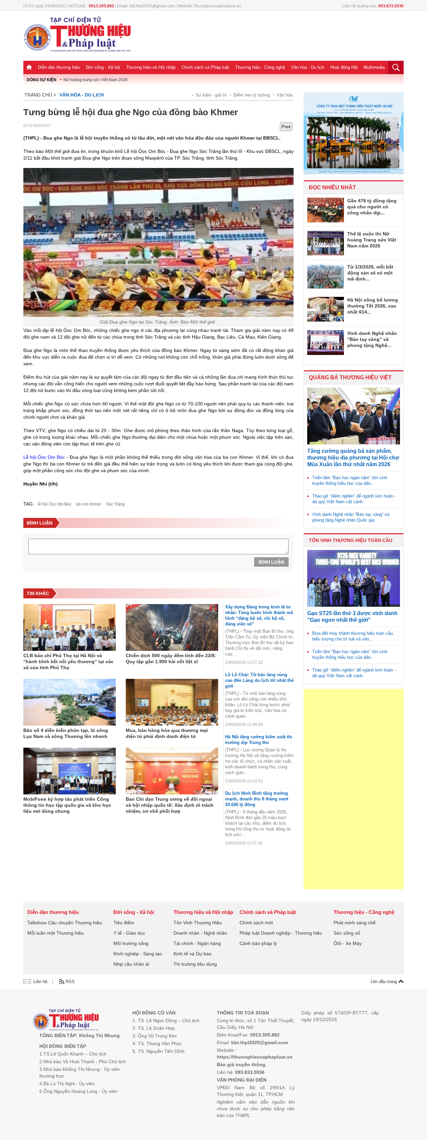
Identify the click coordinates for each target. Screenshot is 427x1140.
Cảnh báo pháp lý (258, 943)
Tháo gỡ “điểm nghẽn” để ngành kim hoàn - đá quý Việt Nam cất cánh (354, 499)
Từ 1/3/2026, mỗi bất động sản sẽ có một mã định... (370, 272)
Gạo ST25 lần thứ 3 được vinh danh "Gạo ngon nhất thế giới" (352, 616)
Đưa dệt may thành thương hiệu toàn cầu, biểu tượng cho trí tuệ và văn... (353, 636)
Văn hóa (285, 95)
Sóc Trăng (115, 504)
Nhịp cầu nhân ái (131, 964)
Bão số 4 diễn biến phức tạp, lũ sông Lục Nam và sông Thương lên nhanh (65, 733)
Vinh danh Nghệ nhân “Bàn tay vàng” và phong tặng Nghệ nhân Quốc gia (350, 517)
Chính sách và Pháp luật (205, 67)
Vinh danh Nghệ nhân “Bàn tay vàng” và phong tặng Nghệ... (372, 339)
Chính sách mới (256, 922)
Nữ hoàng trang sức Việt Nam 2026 (95, 79)
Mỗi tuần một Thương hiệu (55, 933)
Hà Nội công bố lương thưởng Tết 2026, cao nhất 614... (372, 306)
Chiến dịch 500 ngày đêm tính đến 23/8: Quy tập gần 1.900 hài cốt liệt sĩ (171, 658)
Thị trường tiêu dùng (195, 964)
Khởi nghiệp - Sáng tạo (137, 953)
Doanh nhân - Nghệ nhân (200, 933)
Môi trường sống (130, 943)
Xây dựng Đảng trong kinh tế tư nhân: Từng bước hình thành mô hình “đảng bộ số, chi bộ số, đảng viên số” (259, 615)
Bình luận (271, 562)
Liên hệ (40, 981)
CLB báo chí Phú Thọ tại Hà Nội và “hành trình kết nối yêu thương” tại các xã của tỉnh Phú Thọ (68, 661)
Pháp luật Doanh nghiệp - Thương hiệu (281, 933)
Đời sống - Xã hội (103, 67)
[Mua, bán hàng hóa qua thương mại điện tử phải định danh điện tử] (172, 702)
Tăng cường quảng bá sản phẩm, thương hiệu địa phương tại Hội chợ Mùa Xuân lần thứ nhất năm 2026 (353, 457)
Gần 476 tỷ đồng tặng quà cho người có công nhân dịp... (372, 206)
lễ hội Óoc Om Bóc (54, 504)
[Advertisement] (354, 789)
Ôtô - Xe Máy (348, 943)
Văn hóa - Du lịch (307, 67)
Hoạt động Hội (344, 67)
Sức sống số (347, 933)
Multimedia (374, 67)
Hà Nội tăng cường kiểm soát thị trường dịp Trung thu (258, 739)
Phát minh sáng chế (355, 922)
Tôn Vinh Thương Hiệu (197, 922)
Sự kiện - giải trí (211, 95)
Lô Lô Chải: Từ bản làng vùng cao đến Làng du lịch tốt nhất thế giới (259, 680)
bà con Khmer (88, 504)
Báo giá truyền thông (241, 1064)
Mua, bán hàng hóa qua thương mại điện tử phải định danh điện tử (167, 733)
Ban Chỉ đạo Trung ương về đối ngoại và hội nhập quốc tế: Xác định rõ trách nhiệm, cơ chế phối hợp (170, 805)
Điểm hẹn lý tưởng (252, 95)
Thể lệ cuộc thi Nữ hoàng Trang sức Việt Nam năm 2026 (371, 239)
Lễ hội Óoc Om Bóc (44, 457)
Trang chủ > (40, 95)
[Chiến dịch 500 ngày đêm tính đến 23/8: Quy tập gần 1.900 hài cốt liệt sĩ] (172, 627)
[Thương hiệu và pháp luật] (65, 1020)
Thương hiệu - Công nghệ (260, 67)
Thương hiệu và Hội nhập (150, 67)
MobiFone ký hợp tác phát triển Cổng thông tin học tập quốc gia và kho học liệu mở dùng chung (67, 805)
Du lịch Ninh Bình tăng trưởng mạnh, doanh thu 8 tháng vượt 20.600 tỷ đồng (256, 799)
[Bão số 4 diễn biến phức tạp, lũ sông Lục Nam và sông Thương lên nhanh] (69, 702)
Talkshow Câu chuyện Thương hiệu (64, 922)
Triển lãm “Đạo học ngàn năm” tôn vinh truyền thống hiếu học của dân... (349, 480)
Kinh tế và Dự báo (192, 953)
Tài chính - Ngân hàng (197, 943)
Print (286, 126)
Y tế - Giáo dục (129, 933)
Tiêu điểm (123, 922)
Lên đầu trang (384, 981)
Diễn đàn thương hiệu (59, 67)
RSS (70, 981)
